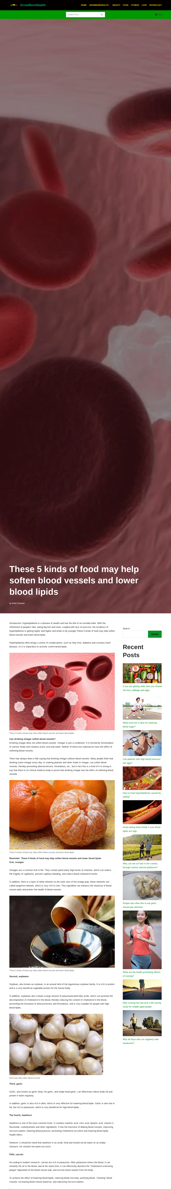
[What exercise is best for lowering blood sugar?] (142, 707)
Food (125, 5)
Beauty (116, 5)
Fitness (135, 5)
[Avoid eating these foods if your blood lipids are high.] (142, 812)
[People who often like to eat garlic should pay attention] (142, 886)
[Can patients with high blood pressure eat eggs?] (142, 743)
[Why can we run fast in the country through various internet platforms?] (142, 848)
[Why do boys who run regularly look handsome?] (142, 1024)
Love (144, 5)
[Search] (102, 14)
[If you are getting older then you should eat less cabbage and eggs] (142, 674)
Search (126, 628)
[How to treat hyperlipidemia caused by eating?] (142, 778)
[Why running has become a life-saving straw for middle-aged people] (142, 990)
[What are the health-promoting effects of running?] (142, 940)
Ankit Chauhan (18, 603)
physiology (155, 5)
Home (84, 5)
